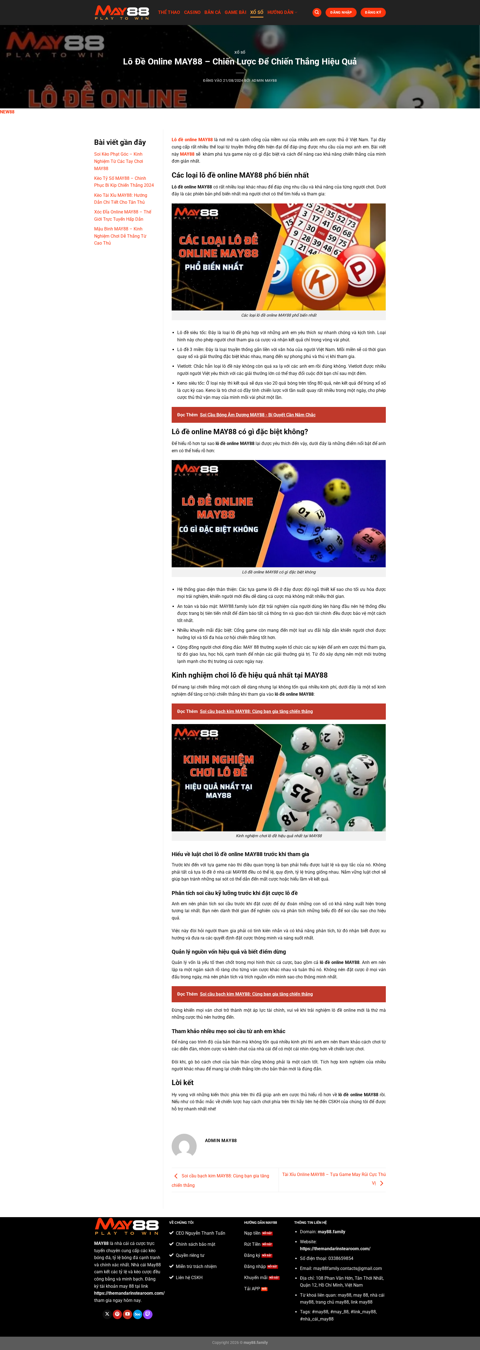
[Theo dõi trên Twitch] (147, 1314)
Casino (192, 12)
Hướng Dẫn (281, 12)
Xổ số (257, 12)
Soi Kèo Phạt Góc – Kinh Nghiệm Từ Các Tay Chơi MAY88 (118, 161)
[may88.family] (122, 12)
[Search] (316, 12)
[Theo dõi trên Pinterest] (117, 1314)
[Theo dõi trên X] (107, 1314)
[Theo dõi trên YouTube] (127, 1314)
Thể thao (169, 12)
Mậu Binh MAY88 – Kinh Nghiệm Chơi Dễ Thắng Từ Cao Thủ (120, 236)
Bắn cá (212, 12)
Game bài (235, 12)
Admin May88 (264, 80)
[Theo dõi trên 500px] (137, 1314)
